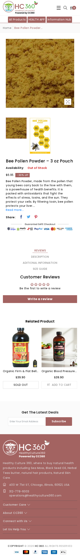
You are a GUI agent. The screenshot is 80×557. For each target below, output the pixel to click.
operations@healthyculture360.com (35, 495)
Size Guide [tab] (40, 269)
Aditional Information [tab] (40, 263)
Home (7, 28)
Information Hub (59, 19)
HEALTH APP (37, 19)
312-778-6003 (19, 491)
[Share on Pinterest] (36, 216)
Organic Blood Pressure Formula (59, 371)
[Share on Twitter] (28, 216)
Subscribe (59, 421)
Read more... (15, 210)
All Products (17, 19)
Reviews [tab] (40, 250)
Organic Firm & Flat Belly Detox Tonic (21, 371)
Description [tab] (40, 257)
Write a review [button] (40, 299)
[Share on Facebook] (21, 216)
